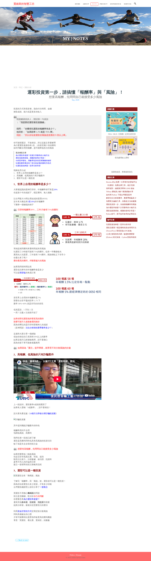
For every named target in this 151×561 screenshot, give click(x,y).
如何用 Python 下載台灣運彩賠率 (119, 195)
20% (55, 189)
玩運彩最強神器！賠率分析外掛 (28, 166)
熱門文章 (110, 220)
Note (94, 4)
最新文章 (110, 177)
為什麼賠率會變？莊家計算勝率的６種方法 (32, 155)
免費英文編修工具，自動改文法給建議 (121, 201)
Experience (115, 4)
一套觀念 (44, 487)
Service (127, 4)
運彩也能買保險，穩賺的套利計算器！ (31, 158)
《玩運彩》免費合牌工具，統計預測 (120, 185)
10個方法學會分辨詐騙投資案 (43, 413)
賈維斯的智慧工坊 (24, 4)
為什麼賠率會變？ (32, 499)
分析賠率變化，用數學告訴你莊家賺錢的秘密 (33, 160)
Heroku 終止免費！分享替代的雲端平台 (121, 182)
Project (103, 4)
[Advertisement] (75, 63)
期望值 (23, 273)
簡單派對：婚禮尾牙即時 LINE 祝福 (120, 188)
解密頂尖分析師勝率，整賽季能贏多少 (121, 198)
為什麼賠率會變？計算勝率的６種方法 (121, 207)
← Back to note (22, 540)
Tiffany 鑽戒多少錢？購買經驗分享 (119, 192)
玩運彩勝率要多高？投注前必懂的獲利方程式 (33, 163)
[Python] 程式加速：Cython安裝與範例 (121, 237)
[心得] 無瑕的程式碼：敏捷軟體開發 (120, 234)
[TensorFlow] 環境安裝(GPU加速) (119, 231)
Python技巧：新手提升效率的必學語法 (121, 214)
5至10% (31, 201)
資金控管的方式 (25, 511)
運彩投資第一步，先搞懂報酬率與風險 (121, 204)
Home (77, 4)
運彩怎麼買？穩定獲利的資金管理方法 (121, 228)
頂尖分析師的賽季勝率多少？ (39, 328)
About (86, 4)
